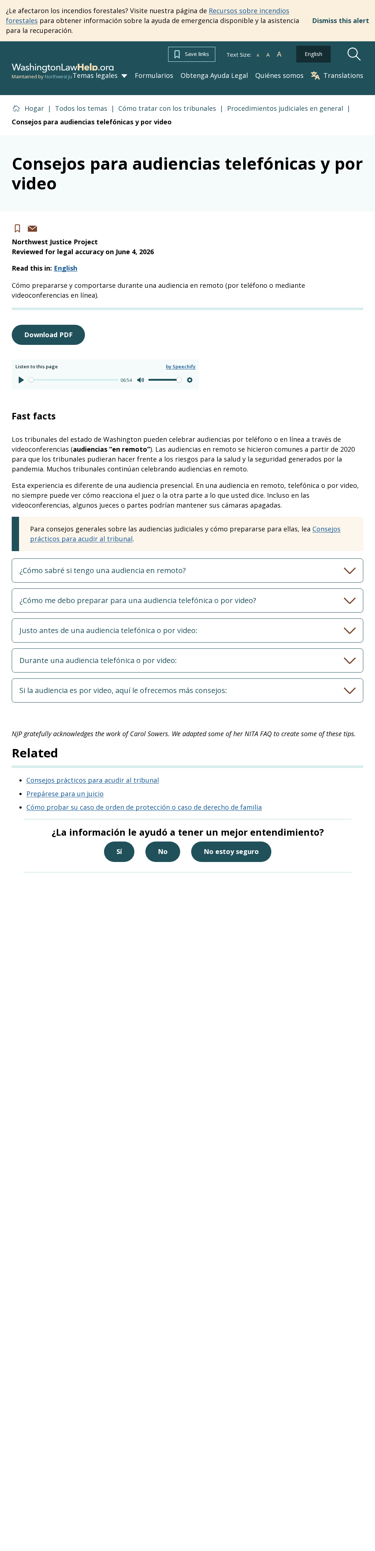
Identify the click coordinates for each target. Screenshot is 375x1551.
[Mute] (140, 380)
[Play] (21, 380)
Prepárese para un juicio (65, 793)
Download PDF (48, 334)
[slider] (73, 379)
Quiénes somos (279, 76)
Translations (343, 75)
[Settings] (190, 380)
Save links (197, 53)
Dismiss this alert (340, 20)
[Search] (354, 54)
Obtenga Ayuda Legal (214, 76)
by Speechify (181, 366)
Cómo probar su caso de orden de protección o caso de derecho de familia (144, 807)
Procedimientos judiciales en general (285, 108)
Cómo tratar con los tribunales (167, 108)
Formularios (154, 76)
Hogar (34, 108)
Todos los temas (81, 108)
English (313, 53)
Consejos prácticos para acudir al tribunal (92, 780)
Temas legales (95, 75)
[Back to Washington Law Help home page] (63, 68)
